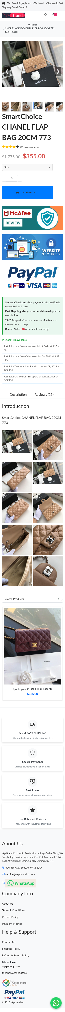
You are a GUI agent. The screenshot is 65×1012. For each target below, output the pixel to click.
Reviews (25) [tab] (44, 394)
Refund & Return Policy (15, 955)
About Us (7, 903)
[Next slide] (61, 599)
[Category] (61, 15)
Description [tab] (18, 394)
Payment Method (12, 923)
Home (33, 25)
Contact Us (8, 942)
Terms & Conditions (13, 910)
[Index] (46, 15)
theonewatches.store (14, 973)
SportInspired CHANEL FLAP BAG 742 (32, 689)
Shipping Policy (11, 948)
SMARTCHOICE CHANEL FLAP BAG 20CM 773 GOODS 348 (29, 30)
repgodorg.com (11, 966)
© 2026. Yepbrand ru (13, 1002)
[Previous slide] (58, 599)
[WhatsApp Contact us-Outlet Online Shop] (56, 1003)
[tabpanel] (32, 655)
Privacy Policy (10, 917)
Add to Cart (30, 192)
